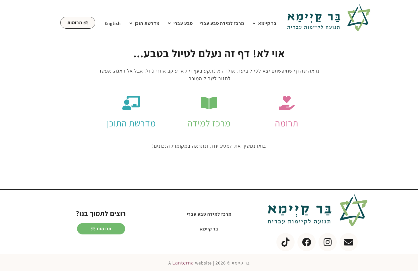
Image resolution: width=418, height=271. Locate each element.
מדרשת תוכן (147, 23)
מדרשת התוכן (131, 123)
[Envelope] (349, 242)
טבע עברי (183, 23)
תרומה (286, 123)
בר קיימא (267, 23)
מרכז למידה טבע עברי (222, 23)
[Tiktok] (285, 242)
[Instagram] (327, 242)
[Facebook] (306, 242)
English (112, 23)
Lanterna (183, 262)
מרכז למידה (209, 123)
